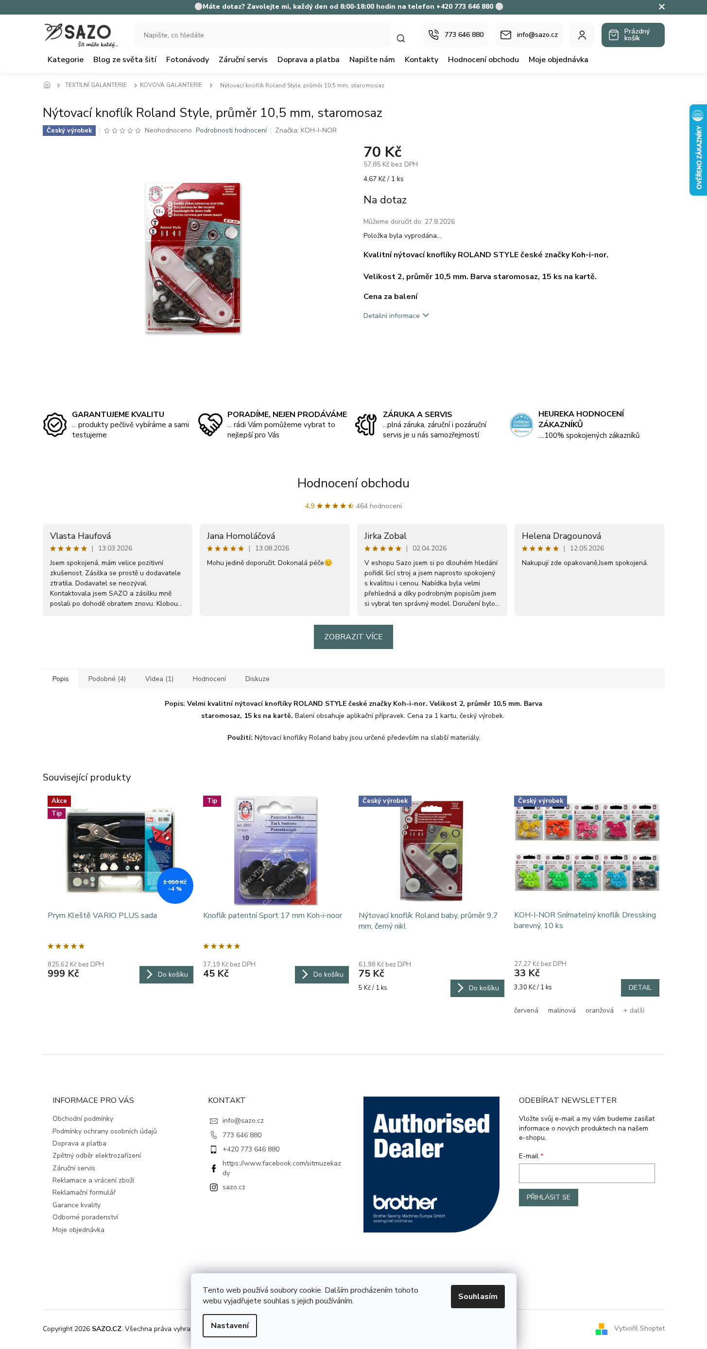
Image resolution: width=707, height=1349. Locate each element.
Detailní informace (391, 315)
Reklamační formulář (84, 1192)
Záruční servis (73, 1168)
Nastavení (230, 1325)
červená (526, 1010)
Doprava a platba (79, 1143)
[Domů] (50, 85)
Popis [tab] (60, 678)
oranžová (600, 1010)
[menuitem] (65, 59)
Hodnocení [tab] (209, 678)
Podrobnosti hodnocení (231, 130)
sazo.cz (234, 1187)
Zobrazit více (353, 637)
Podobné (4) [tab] (107, 678)
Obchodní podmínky (82, 1118)
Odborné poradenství (85, 1217)
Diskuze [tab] (257, 678)
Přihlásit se (548, 1197)
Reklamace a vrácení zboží (93, 1180)
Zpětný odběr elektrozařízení (96, 1155)
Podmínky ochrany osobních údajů (104, 1131)
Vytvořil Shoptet (639, 1328)
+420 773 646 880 (251, 1149)
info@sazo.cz (243, 1120)
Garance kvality (76, 1205)
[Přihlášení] (582, 35)
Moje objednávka (78, 1229)
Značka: (306, 130)
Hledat (405, 38)
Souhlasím (478, 1296)
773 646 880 (242, 1135)
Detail (640, 987)
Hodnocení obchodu (353, 483)
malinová (562, 1010)
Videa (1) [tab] (159, 678)
